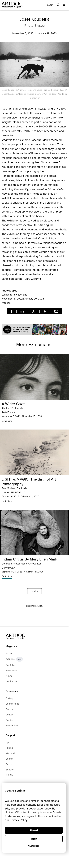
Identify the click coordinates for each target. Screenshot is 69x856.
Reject (33, 838)
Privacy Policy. (19, 820)
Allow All (34, 830)
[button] (64, 5)
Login (50, 5)
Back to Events (34, 605)
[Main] (12, 5)
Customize (33, 846)
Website (6, 303)
